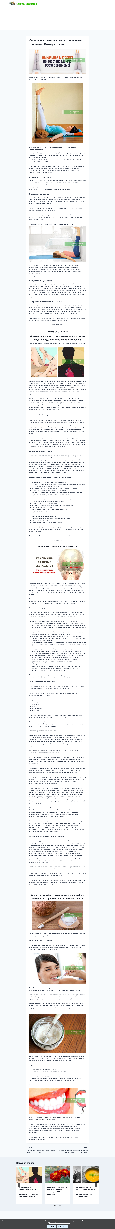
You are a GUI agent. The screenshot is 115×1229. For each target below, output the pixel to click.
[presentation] (29, 1174)
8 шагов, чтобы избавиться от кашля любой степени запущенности (40, 1150)
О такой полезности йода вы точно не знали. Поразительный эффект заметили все (74, 1150)
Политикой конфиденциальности (59, 1223)
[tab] (54, 1205)
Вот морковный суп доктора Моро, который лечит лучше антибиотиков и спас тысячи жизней (85, 1191)
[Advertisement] (57, 18)
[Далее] (96, 1185)
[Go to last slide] (19, 1185)
